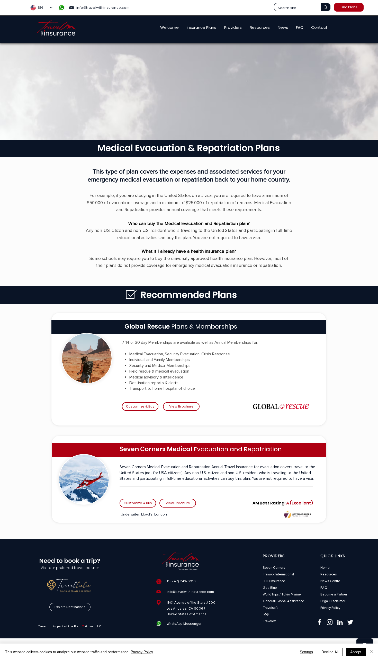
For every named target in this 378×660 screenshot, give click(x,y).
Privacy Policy (142, 651)
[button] (201, 27)
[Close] (372, 652)
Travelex (269, 621)
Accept (355, 651)
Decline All (329, 651)
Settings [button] (306, 651)
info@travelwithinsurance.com (103, 7)
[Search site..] (325, 7)
